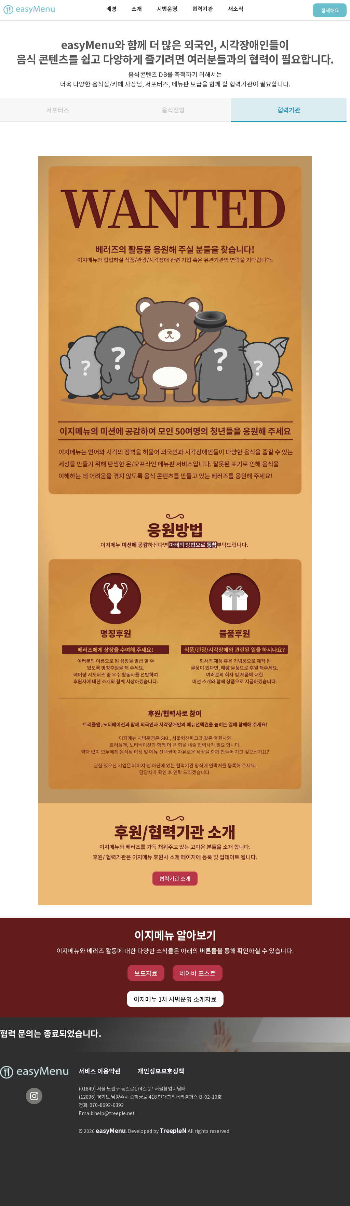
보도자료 (146, 973)
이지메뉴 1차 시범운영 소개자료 (175, 999)
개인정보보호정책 (161, 1070)
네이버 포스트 (197, 973)
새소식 (235, 8)
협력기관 (202, 8)
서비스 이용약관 (100, 1070)
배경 (111, 8)
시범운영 (167, 8)
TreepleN (173, 1130)
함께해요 (330, 10)
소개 (137, 8)
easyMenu (111, 1130)
